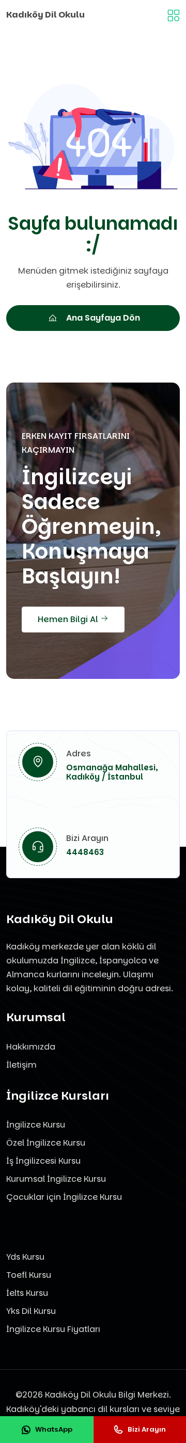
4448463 (85, 852)
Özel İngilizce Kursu (45, 1143)
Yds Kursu (25, 1257)
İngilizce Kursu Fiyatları (53, 1329)
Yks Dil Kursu (31, 1311)
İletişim (21, 1065)
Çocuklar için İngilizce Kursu (64, 1197)
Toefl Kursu (28, 1275)
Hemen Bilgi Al (69, 619)
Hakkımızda (30, 1047)
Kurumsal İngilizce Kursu (56, 1179)
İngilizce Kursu (35, 1125)
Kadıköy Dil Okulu (45, 15)
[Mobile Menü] (173, 15)
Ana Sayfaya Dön (103, 318)
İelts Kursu (27, 1293)
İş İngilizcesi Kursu (43, 1161)
